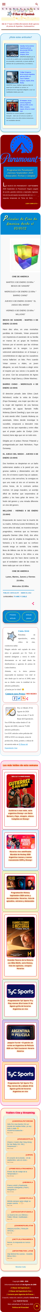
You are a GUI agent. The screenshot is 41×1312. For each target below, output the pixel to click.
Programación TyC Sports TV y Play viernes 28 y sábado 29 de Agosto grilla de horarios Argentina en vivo (20, 1087)
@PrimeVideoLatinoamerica (21, 1168)
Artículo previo (29, 616)
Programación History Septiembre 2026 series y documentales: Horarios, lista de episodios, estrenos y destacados (20, 897)
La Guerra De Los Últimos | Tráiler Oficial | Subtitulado (17, 1216)
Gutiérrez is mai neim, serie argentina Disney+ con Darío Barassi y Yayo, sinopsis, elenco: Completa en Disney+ (20, 814)
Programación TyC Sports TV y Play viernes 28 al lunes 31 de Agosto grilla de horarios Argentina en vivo (20, 1004)
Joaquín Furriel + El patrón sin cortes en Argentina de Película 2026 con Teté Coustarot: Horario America (20, 1047)
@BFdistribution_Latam (22, 1251)
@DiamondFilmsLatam (23, 1225)
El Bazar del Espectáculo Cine (20, 1291)
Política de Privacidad (20, 1307)
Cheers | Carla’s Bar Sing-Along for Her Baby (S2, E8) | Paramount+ (19, 1144)
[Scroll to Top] (37, 1306)
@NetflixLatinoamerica (22, 1239)
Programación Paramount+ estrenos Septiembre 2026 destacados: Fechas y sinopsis (20, 173)
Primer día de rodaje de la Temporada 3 (17, 1173)
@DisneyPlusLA (26, 1198)
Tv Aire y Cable (20, 596)
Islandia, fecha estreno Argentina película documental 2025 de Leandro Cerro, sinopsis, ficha (27, 50)
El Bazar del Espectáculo (20, 1288)
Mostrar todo (21, 1267)
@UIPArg (29, 1155)
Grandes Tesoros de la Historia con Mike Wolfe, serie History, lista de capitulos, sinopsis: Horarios (20, 964)
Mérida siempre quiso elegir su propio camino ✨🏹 (19, 1202)
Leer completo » (31, 203)
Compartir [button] (34, 603)
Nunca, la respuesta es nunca (18, 1242)
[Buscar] (37, 4)
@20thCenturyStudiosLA (22, 1212)
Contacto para (20, 1294)
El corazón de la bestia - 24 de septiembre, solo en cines (18, 1159)
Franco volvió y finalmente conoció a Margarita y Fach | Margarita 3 (18, 1187)
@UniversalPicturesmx (22, 1121)
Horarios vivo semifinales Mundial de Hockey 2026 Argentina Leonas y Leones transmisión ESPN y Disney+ (20, 856)
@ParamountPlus (25, 1139)
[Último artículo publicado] (20, 149)
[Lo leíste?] (12, 56)
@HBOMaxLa (28, 1182)
